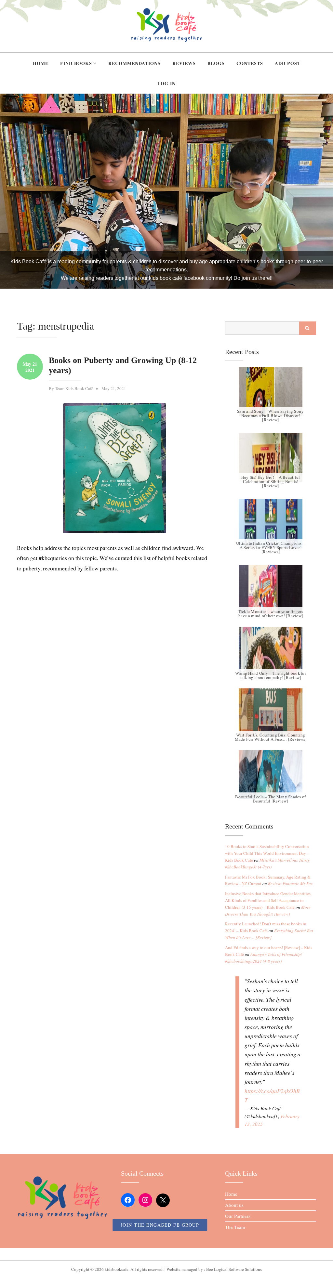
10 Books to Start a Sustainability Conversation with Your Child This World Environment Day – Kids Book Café (267, 853)
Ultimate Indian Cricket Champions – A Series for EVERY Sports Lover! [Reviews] (270, 548)
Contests (249, 63)
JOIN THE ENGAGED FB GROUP (160, 1225)
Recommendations (134, 63)
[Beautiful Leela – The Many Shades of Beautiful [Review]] (270, 774)
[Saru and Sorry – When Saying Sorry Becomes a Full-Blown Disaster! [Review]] (270, 391)
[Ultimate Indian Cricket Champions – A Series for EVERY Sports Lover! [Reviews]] (270, 523)
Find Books (76, 63)
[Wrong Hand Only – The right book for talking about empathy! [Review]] (270, 651)
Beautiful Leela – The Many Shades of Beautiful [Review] (270, 799)
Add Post (287, 63)
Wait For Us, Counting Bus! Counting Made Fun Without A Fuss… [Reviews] (271, 737)
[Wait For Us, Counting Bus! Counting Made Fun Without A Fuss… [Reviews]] (270, 712)
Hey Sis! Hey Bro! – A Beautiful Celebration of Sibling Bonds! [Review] (270, 482)
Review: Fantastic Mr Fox (290, 883)
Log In (166, 83)
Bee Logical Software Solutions (234, 1269)
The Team (235, 1227)
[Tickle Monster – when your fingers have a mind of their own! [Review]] (270, 589)
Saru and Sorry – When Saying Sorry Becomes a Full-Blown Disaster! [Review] (270, 416)
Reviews (184, 63)
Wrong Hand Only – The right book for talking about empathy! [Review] (270, 675)
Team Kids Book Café (74, 388)
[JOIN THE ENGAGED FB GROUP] (166, 1254)
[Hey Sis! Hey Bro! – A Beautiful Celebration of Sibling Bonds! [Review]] (270, 457)
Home (40, 63)
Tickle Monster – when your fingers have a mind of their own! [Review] (270, 613)
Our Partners (237, 1216)
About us (234, 1205)
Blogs (216, 63)
